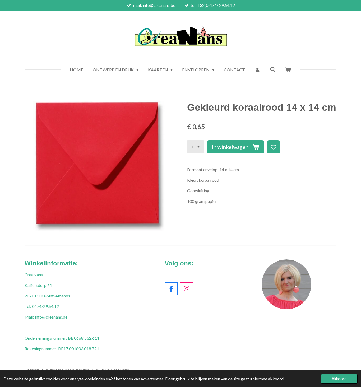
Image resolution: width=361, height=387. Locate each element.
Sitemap (32, 369)
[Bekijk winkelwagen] (288, 69)
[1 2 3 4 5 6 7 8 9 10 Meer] (195, 146)
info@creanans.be (51, 316)
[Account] (257, 69)
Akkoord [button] (339, 378)
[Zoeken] (272, 69)
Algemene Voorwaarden (67, 369)
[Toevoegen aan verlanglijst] (273, 146)
